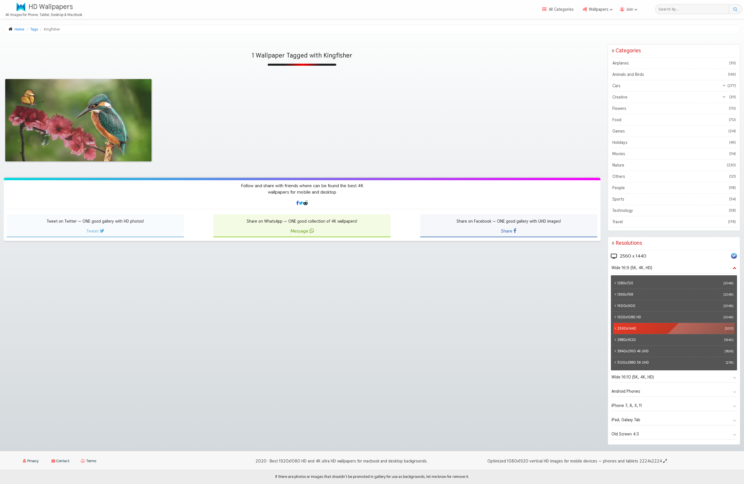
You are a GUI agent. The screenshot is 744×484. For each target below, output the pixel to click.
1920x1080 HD (675, 317)
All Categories (561, 9)
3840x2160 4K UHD (675, 351)
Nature (674, 165)
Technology (674, 210)
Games (674, 131)
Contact (62, 460)
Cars (674, 85)
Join (629, 9)
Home (19, 29)
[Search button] (735, 9)
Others (674, 176)
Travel (674, 221)
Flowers (674, 108)
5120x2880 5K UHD (675, 362)
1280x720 (675, 283)
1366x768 (675, 294)
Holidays (674, 142)
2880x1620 (675, 339)
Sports (674, 199)
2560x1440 (675, 328)
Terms (90, 460)
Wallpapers (599, 9)
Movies (674, 153)
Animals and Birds (674, 74)
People (674, 187)
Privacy (32, 460)
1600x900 (675, 305)
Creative (674, 97)
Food (674, 119)
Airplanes (674, 63)
